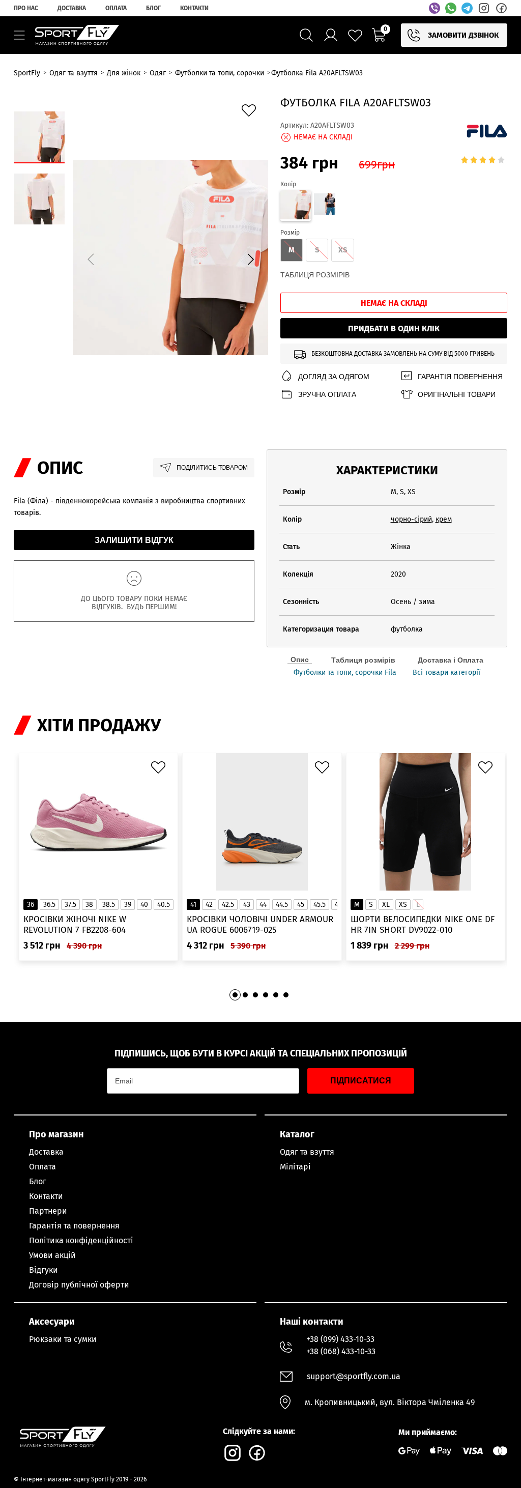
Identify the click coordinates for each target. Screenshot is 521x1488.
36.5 (49, 904)
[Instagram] (484, 8)
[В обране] (251, 113)
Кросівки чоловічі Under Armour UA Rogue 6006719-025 (260, 924)
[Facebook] (501, 8)
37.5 (70, 904)
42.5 (228, 904)
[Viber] (434, 8)
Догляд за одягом (333, 377)
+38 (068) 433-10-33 (340, 1351)
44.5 (282, 904)
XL (386, 904)
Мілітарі (295, 1166)
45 (300, 904)
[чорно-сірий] (324, 205)
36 (30, 904)
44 (263, 904)
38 (89, 904)
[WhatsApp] (450, 8)
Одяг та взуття (307, 1152)
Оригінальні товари (457, 394)
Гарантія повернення (460, 377)
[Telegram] (467, 8)
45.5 (319, 904)
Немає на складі (394, 303)
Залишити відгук (134, 540)
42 (209, 904)
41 (193, 904)
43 (246, 904)
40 (144, 904)
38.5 (108, 904)
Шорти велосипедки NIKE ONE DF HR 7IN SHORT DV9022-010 (423, 924)
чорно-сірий (411, 519)
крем (444, 519)
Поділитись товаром (212, 467)
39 (127, 904)
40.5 (163, 904)
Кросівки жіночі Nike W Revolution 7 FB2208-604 (74, 924)
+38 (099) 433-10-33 (340, 1339)
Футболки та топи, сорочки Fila (345, 672)
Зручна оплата (327, 394)
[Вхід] (331, 35)
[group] (170, 257)
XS (403, 904)
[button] (250, 259)
